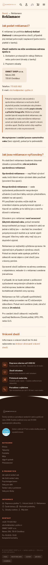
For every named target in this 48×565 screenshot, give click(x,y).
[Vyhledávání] (20, 4)
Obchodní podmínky (27, 506)
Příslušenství (7, 463)
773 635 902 (16, 86)
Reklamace (41, 503)
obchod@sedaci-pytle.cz (21, 90)
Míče (4, 456)
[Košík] (38, 4)
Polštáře (5, 453)
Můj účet (24, 510)
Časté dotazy (10, 506)
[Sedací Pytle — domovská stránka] (24, 411)
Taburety (5, 450)
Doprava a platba (12, 503)
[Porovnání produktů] (32, 4)
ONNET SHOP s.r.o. (9, 528)
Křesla (4, 447)
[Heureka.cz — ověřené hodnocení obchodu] (6, 432)
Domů (5, 13)
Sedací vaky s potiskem (11, 488)
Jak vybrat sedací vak (10, 475)
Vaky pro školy (8, 491)
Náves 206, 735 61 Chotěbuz (13, 531)
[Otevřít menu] (43, 4)
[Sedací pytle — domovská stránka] (9, 4)
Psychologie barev (9, 481)
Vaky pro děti (7, 484)
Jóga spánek (7, 459)
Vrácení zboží (27, 503)
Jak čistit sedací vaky (10, 478)
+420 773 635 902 (9, 522)
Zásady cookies (11, 510)
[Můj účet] (26, 4)
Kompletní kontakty (10, 538)
